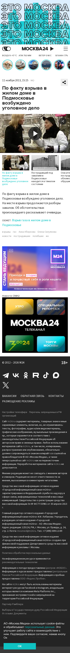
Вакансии (9, 396)
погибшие (38, 236)
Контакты (56, 396)
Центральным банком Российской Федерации (34, 573)
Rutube (35, 375)
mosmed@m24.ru (26, 531)
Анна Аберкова (27, 232)
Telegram (5, 375)
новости (6, 236)
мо (47, 236)
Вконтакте (15, 375)
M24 (21, 363)
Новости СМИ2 (11, 295)
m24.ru (11, 421)
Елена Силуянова (47, 232)
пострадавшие (22, 236)
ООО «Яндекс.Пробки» (32, 578)
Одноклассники (25, 375)
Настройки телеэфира (14, 412)
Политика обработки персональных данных (26, 553)
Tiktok (46, 375)
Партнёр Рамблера (12, 604)
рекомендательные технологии (19, 562)
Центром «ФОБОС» (55, 568)
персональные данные (40, 627)
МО (32, 80)
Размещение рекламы (18, 401)
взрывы (6, 232)
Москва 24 (35, 49)
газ (14, 232)
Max (56, 375)
